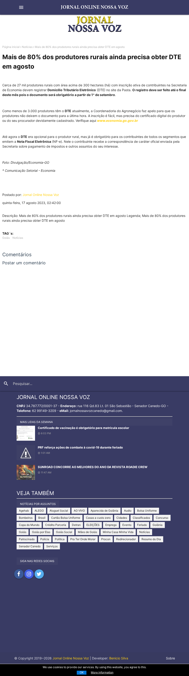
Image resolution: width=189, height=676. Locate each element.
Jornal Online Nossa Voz (41, 195)
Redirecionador (126, 539)
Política (60, 539)
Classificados (141, 517)
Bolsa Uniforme (147, 510)
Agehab (24, 510)
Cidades (121, 517)
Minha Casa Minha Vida (118, 532)
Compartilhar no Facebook (19, 574)
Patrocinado (27, 539)
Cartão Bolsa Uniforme (65, 517)
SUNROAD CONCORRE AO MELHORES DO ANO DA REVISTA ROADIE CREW (92, 467)
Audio (127, 510)
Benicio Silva (118, 658)
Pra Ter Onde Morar (82, 539)
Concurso (162, 517)
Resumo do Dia (151, 539)
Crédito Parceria (55, 525)
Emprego (111, 525)
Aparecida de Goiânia (104, 510)
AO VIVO (79, 510)
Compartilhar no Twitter (39, 574)
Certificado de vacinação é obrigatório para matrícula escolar (83, 428)
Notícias (27, 47)
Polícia (44, 539)
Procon (105, 539)
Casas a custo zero (98, 517)
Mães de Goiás (87, 532)
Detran (76, 525)
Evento (126, 525)
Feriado (142, 525)
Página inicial (11, 47)
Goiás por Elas (41, 532)
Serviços (52, 546)
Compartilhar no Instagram (29, 574)
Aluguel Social (59, 510)
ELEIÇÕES (93, 525)
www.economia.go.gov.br (117, 120)
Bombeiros (25, 517)
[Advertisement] (94, 620)
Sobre (170, 658)
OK (82, 672)
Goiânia (157, 525)
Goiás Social (64, 532)
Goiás (6, 237)
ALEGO (39, 510)
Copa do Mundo (29, 525)
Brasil (41, 517)
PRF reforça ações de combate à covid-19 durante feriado (80, 447)
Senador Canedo (30, 546)
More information (102, 672)
